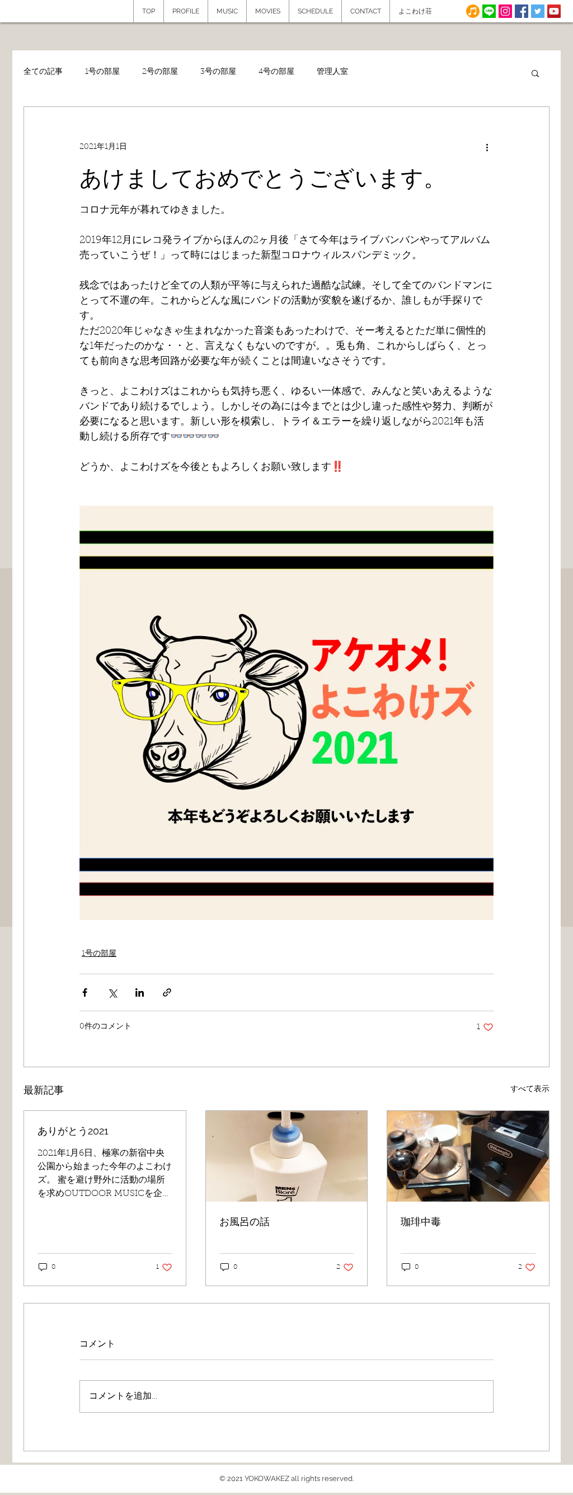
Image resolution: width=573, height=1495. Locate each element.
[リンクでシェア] (167, 992)
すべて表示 (529, 1090)
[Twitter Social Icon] (537, 11)
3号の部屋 (218, 72)
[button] (535, 72)
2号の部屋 (160, 72)
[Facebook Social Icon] (521, 11)
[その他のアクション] (487, 147)
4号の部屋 (276, 72)
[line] (489, 11)
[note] (473, 11)
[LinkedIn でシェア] (139, 992)
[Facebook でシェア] (84, 992)
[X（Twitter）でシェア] (112, 992)
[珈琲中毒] (468, 1156)
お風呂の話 (244, 1221)
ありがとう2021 (73, 1131)
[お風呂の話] (287, 1156)
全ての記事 (43, 72)
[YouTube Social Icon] (554, 11)
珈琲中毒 (421, 1221)
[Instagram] (505, 11)
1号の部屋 (102, 72)
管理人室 (332, 72)
